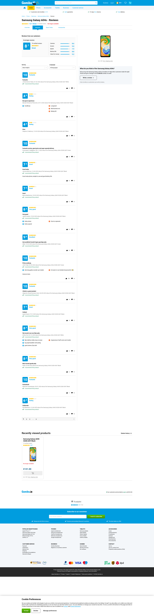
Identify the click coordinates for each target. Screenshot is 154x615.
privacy (66, 606)
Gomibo (82, 544)
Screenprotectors (113, 532)
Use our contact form (114, 547)
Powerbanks (112, 534)
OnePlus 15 (25, 537)
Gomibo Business (55, 546)
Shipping (24, 550)
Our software (83, 549)
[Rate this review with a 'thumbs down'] (72, 88)
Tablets (57, 8)
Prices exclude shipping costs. (93, 569)
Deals (31, 8)
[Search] (96, 2)
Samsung (33, 16)
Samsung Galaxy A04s (43, 16)
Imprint (68, 574)
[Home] (24, 8)
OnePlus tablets (83, 537)
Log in (112, 3)
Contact (111, 544)
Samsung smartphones (56, 532)
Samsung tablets (84, 531)
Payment (24, 546)
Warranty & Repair (26, 554)
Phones (53, 529)
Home (23, 16)
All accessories (112, 540)
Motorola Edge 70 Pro (27, 535)
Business (66, 8)
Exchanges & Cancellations (28, 552)
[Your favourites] (125, 3)
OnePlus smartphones (56, 534)
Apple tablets (83, 532)
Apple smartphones (56, 531)
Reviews (52, 16)
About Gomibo (83, 546)
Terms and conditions (87, 574)
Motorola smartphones (56, 535)
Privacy (63, 574)
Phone (38, 8)
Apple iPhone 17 (26, 531)
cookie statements (75, 606)
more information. (92, 571)
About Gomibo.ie (56, 574)
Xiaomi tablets (83, 534)
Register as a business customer (59, 547)
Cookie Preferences (75, 574)
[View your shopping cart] (130, 3)
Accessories (47, 8)
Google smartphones (56, 537)
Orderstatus (25, 547)
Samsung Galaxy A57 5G (28, 534)
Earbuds (111, 535)
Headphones (112, 537)
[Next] (74, 419)
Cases (110, 531)
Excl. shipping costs (108, 61)
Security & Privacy (84, 547)
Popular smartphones (30, 529)
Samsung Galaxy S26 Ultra (28, 532)
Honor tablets (83, 535)
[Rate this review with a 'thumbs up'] (67, 88)
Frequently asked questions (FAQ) (117, 549)
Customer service (77, 8)
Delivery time (25, 549)
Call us (110, 546)
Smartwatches (112, 539)
